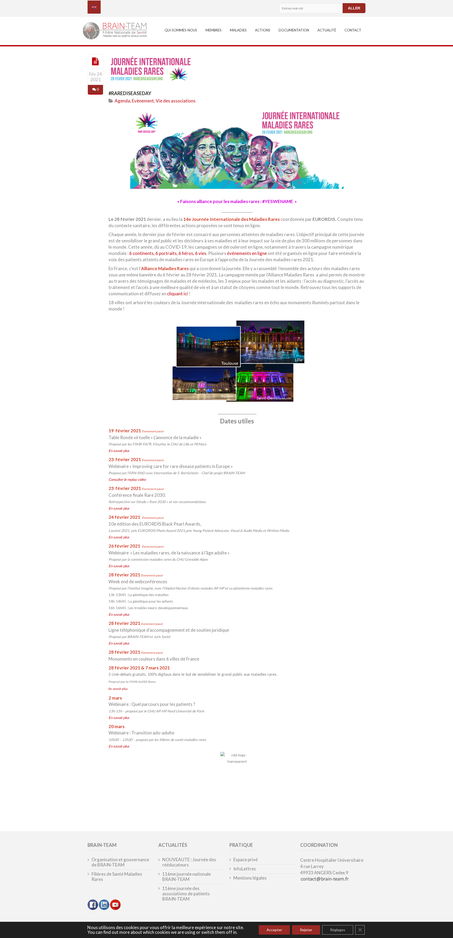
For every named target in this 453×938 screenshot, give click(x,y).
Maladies (238, 30)
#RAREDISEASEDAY (130, 93)
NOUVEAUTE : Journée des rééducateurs (189, 862)
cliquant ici (177, 293)
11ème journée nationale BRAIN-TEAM (186, 876)
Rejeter (306, 930)
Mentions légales (250, 878)
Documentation (294, 30)
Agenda (122, 100)
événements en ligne (247, 253)
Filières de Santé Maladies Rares (116, 876)
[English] (94, 7)
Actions (262, 30)
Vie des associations (176, 100)
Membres (214, 30)
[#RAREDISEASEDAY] (95, 61)
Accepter (274, 930)
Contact (352, 30)
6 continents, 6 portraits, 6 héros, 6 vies (167, 253)
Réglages (337, 930)
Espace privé (245, 859)
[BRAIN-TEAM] (118, 32)
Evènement (143, 100)
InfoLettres (244, 868)
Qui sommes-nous (181, 30)
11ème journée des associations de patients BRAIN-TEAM (186, 894)
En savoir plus (119, 451)
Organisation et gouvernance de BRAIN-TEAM (120, 862)
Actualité (326, 30)
